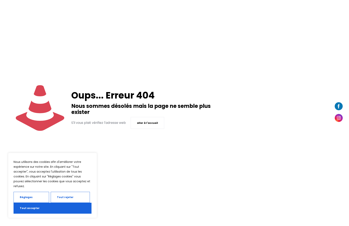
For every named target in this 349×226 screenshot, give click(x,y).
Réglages (26, 197)
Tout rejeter (65, 197)
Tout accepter (30, 208)
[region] (52, 185)
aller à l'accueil (147, 123)
